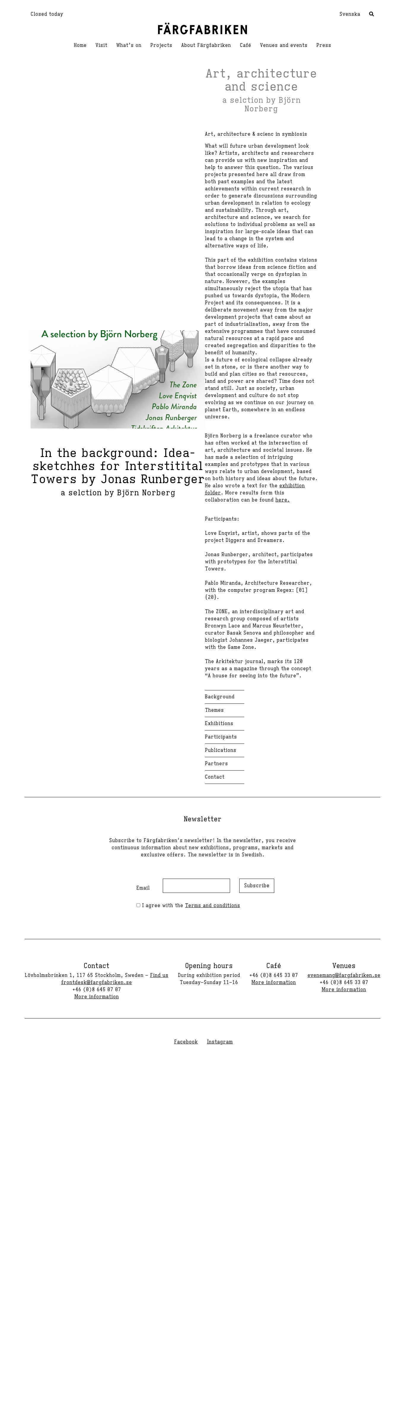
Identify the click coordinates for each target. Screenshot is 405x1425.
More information (96, 997)
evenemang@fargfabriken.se (343, 975)
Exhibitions (219, 724)
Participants (221, 737)
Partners (216, 764)
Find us (159, 975)
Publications (220, 750)
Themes (214, 710)
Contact (214, 777)
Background (220, 697)
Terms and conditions (212, 906)
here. (282, 500)
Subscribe (257, 886)
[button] (371, 15)
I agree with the (190, 906)
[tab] (224, 737)
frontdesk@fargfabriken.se (96, 983)
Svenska (349, 14)
